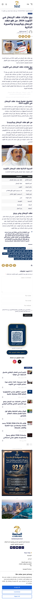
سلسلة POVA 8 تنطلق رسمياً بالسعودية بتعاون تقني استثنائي (14, 436)
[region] (17, 586)
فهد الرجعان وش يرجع (15, 256)
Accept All (17, 587)
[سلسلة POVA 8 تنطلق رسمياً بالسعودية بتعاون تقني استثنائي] (29, 435)
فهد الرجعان (28, 256)
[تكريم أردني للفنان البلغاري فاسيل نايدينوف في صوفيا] (29, 372)
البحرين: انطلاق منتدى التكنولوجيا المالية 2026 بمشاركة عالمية (14, 392)
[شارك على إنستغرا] (14, 361)
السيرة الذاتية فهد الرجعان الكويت (15, 248)
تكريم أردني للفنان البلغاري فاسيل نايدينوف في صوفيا (14, 373)
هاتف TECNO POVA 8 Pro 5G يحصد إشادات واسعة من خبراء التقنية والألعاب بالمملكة (14, 425)
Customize (17, 592)
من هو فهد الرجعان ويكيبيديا (23, 259)
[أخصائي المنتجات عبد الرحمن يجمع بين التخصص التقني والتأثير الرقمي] (29, 401)
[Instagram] (23, 547)
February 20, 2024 (11, 97)
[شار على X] (19, 361)
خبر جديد (30, 13)
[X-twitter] (20, 547)
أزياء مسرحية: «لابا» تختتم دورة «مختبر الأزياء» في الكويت (15, 383)
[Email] (26, 36)
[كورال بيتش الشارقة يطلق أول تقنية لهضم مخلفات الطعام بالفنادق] (29, 411)
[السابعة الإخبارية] (17, 4)
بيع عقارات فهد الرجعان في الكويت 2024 (20, 251)
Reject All (17, 596)
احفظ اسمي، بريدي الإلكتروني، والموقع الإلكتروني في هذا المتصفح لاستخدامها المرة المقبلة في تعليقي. (16, 310)
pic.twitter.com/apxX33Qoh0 (15, 94)
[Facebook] (11, 547)
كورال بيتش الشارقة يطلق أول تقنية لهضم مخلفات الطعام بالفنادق (15, 413)
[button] (31, 4)
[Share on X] (29, 36)
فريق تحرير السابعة (22, 31)
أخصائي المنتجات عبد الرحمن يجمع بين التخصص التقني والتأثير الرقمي (14, 402)
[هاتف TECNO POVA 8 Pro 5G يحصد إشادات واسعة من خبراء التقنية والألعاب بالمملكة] (29, 423)
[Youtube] (17, 547)
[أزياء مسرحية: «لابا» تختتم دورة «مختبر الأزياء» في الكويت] (29, 382)
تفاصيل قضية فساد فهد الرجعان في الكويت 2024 (17, 253)
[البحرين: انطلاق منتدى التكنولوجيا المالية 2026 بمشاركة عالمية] (29, 392)
